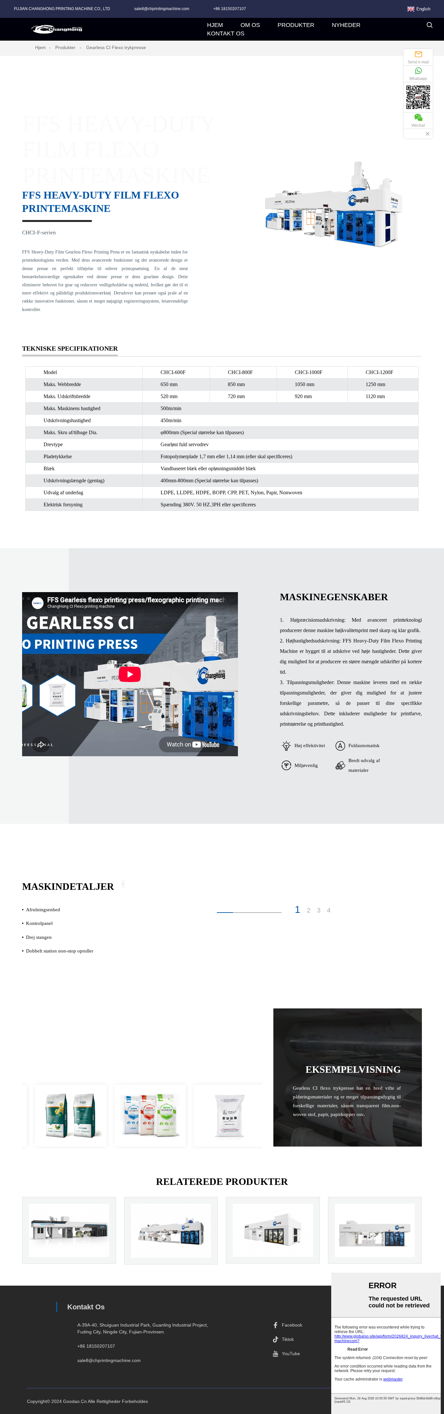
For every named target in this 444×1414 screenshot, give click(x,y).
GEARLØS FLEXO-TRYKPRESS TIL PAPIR (69, 1247)
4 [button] (329, 910)
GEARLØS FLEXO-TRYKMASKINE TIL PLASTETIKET (375, 1252)
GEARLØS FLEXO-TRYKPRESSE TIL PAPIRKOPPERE (171, 1252)
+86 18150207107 (229, 8)
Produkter (65, 47)
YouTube (291, 1353)
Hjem (40, 47)
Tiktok (288, 1339)
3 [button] (318, 910)
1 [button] (297, 910)
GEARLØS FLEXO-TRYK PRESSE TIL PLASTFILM (273, 1247)
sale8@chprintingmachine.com (161, 8)
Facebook (292, 1325)
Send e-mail (418, 62)
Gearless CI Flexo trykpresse (116, 47)
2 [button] (308, 910)
